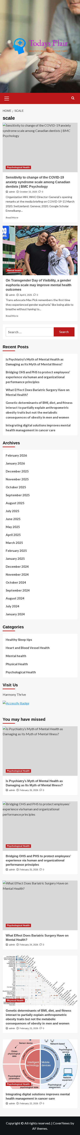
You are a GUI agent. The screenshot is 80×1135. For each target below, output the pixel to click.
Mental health (14, 270)
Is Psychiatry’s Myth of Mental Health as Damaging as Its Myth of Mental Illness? (34, 361)
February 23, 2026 (29, 1028)
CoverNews (61, 1123)
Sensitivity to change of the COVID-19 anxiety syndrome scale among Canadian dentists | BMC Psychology (38, 182)
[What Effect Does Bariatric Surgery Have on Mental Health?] (40, 905)
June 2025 (13, 519)
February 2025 (16, 550)
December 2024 (17, 566)
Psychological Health (18, 167)
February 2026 (16, 455)
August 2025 (15, 503)
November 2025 (17, 479)
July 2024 (12, 606)
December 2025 (17, 471)
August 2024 (15, 598)
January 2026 (15, 463)
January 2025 (15, 558)
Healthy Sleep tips (19, 639)
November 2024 (17, 574)
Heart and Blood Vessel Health (28, 648)
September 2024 (18, 590)
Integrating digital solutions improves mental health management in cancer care (38, 427)
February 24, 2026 (29, 944)
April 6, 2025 (26, 295)
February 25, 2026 (29, 869)
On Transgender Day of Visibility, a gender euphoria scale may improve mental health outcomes (38, 285)
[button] (7, 98)
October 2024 (16, 582)
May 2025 (13, 527)
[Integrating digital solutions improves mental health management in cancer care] (40, 1064)
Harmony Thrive (14, 694)
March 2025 (14, 542)
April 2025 (13, 535)
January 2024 (15, 614)
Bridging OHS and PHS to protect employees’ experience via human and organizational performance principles (38, 377)
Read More (12, 217)
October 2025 (16, 487)
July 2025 (12, 511)
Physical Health (17, 664)
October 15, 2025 (28, 192)
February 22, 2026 (29, 1103)
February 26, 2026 (29, 790)
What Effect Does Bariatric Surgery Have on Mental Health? (38, 392)
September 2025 (18, 495)
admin (12, 192)
